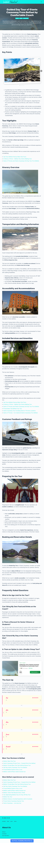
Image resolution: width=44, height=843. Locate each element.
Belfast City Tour (7, 796)
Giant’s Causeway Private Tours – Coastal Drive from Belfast (19, 763)
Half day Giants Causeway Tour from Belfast (15, 767)
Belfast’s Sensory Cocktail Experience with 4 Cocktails (17, 799)
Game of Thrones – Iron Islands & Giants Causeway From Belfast (20, 412)
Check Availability (34, 672)
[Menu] (41, 1)
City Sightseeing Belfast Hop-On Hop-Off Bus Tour (16, 794)
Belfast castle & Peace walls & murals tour (14, 771)
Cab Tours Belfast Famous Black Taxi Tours (14, 156)
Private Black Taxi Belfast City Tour (12, 408)
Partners (4, 821)
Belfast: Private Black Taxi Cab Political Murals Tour (17, 765)
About (11, 821)
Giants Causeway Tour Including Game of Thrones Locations (19, 410)
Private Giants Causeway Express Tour (13, 801)
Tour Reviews (25, 18)
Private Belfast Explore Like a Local (12, 769)
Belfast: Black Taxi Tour (9, 761)
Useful (15, 821)
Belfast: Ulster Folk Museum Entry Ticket (14, 792)
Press (8, 821)
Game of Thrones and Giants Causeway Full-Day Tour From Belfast (21, 161)
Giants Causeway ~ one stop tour (12, 803)
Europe (21, 18)
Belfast (17, 18)
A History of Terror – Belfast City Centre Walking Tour (17, 158)
